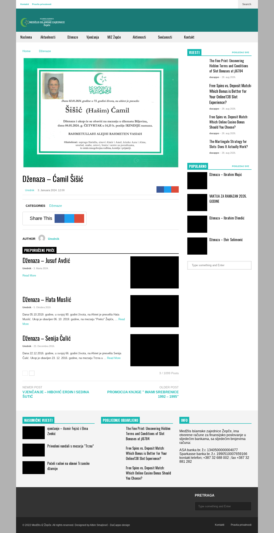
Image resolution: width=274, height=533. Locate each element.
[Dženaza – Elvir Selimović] (197, 246)
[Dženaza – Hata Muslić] (154, 311)
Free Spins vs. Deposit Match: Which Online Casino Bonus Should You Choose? (228, 122)
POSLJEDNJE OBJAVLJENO (120, 420)
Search (247, 4)
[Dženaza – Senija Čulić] (154, 350)
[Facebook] (160, 189)
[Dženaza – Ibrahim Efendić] (197, 224)
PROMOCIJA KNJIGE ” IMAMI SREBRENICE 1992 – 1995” (143, 394)
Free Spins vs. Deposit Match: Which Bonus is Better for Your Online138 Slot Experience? (230, 94)
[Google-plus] (175, 189)
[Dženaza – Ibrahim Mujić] (197, 180)
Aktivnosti (140, 37)
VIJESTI (194, 52)
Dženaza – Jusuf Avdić (46, 260)
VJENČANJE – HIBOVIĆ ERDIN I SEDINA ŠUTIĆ (55, 394)
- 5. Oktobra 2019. (41, 307)
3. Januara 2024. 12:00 (51, 190)
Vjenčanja (92, 37)
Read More (29, 275)
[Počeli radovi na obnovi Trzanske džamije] (33, 467)
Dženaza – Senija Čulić (46, 338)
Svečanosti (165, 37)
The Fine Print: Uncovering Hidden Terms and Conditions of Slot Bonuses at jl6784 (228, 66)
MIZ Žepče (114, 37)
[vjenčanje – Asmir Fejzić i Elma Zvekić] (33, 432)
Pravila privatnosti (41, 4)
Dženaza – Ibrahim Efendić (226, 218)
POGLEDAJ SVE (241, 52)
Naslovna (26, 37)
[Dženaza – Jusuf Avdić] (154, 272)
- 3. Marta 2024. (40, 268)
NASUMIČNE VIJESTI (38, 420)
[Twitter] (167, 189)
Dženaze (72, 37)
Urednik (29, 190)
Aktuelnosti (48, 37)
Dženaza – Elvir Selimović (226, 239)
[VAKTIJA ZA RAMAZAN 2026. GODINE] (197, 202)
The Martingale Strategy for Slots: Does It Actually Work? (228, 144)
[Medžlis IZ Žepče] (42, 22)
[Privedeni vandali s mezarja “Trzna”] (33, 450)
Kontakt (189, 37)
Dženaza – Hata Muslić (46, 299)
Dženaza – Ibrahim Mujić (225, 174)
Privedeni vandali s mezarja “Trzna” (70, 446)
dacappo (214, 77)
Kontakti (24, 4)
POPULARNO (197, 166)
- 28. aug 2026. (228, 77)
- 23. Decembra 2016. (43, 346)
